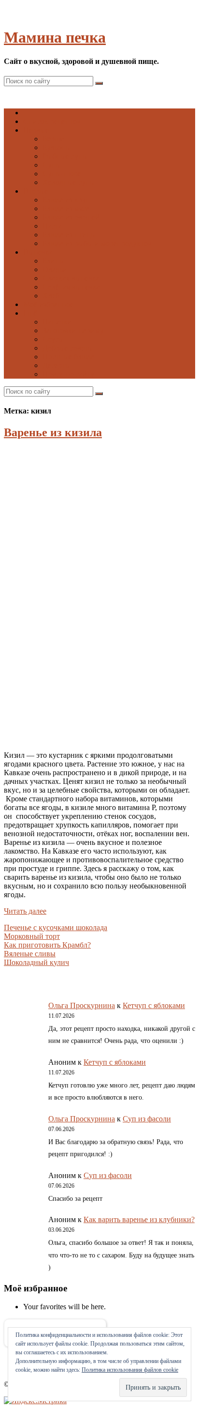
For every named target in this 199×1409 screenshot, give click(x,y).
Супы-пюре (62, 173)
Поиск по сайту (68, 374)
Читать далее (25, 911)
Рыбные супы (65, 156)
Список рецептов (52, 121)
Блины (54, 261)
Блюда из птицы (69, 234)
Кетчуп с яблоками (154, 1005)
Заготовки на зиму (73, 330)
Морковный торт (32, 936)
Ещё (30, 313)
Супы (52, 165)
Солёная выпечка (71, 287)
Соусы (53, 339)
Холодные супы (69, 182)
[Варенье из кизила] (100, 739)
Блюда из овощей (71, 217)
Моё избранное (48, 304)
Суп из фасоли (147, 1119)
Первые (36, 130)
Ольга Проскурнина (81, 1005)
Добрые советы (68, 348)
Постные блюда (68, 356)
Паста (52, 226)
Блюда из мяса (66, 208)
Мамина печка (55, 37)
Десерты (57, 365)
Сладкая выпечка (71, 278)
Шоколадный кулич (36, 962)
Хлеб (51, 295)
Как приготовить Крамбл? (47, 945)
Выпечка (38, 252)
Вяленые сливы (30, 954)
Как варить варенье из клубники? (139, 1219)
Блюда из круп (66, 200)
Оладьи (55, 269)
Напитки (57, 322)
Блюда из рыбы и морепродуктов (97, 243)
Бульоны (57, 147)
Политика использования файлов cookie (130, 1369)
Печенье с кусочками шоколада (55, 927)
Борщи (54, 139)
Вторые (35, 191)
